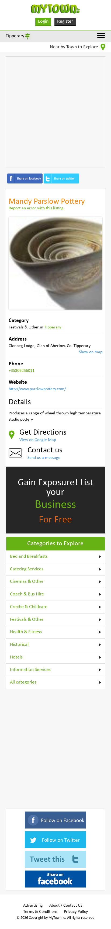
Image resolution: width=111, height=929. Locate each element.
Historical (19, 644)
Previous (16, 263)
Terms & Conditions (40, 912)
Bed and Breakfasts (29, 556)
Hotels (16, 657)
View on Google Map (37, 440)
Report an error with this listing (36, 208)
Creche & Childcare (28, 606)
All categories (23, 682)
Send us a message (43, 458)
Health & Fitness (26, 632)
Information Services (30, 669)
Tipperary (15, 36)
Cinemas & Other (26, 581)
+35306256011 (21, 371)
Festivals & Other (26, 619)
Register (65, 21)
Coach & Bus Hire (27, 594)
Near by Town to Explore (74, 47)
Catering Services (26, 569)
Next (94, 263)
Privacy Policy (76, 912)
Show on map (90, 352)
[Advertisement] (55, 112)
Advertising (33, 905)
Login (43, 21)
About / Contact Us (65, 905)
